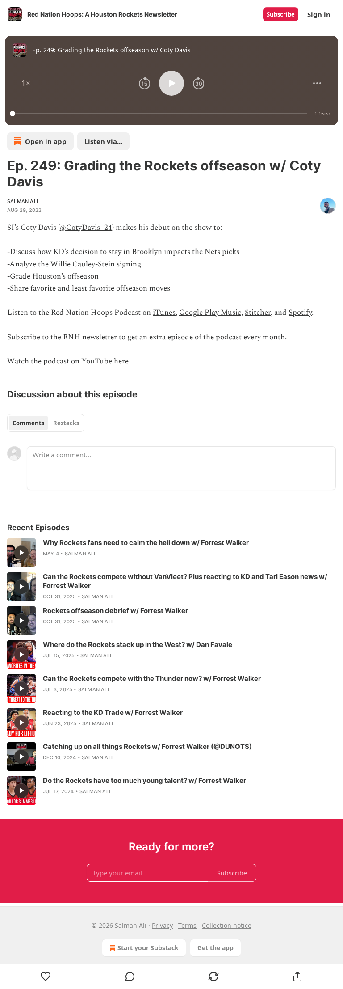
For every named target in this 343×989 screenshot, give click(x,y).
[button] (26, 83)
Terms (187, 925)
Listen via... (103, 141)
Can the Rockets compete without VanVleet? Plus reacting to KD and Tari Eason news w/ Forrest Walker (185, 581)
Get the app (215, 947)
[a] (21, 552)
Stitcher (258, 312)
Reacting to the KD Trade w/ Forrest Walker (113, 712)
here (121, 361)
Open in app (46, 141)
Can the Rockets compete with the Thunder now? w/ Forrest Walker (152, 678)
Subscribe (281, 14)
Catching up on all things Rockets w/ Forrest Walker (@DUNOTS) (147, 746)
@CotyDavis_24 (86, 227)
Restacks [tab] (66, 423)
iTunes (164, 312)
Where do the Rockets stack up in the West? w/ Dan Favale (137, 644)
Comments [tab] (28, 423)
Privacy (162, 925)
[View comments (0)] (130, 976)
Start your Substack (148, 947)
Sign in (318, 14)
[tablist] (45, 423)
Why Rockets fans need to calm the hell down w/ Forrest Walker (146, 542)
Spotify (300, 312)
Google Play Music (210, 312)
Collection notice (226, 925)
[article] (171, 552)
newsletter (99, 337)
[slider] (160, 113)
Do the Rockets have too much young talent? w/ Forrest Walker (144, 780)
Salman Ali (22, 201)
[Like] (45, 976)
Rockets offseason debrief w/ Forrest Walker (115, 610)
